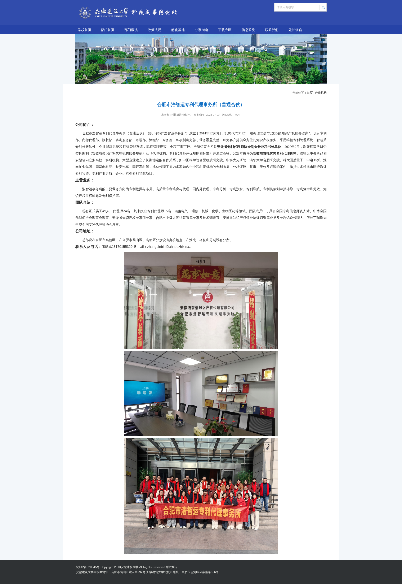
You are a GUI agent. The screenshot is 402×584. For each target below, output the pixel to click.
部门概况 (131, 30)
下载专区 (225, 30)
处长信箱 (295, 30)
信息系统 (248, 30)
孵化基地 (178, 30)
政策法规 (154, 30)
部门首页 (107, 30)
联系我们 (271, 30)
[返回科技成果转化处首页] (134, 6)
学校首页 (84, 30)
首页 (310, 92)
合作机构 (321, 92)
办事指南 (201, 30)
